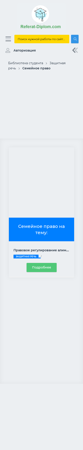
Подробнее (41, 267)
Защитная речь (26, 256)
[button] (19, 50)
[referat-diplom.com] (41, 29)
